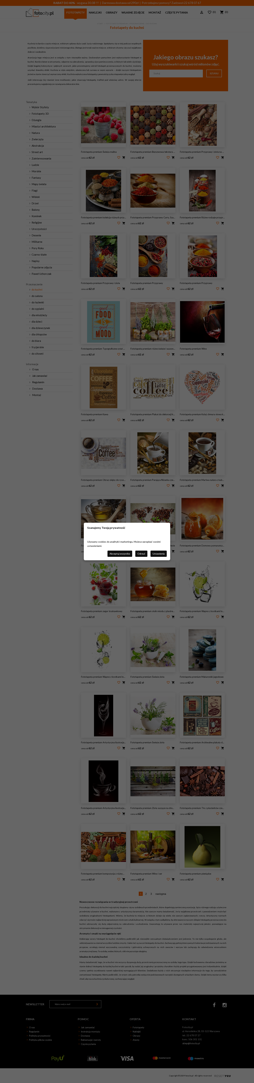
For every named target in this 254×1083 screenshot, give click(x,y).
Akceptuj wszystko (120, 553)
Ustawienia (159, 553)
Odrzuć (141, 553)
